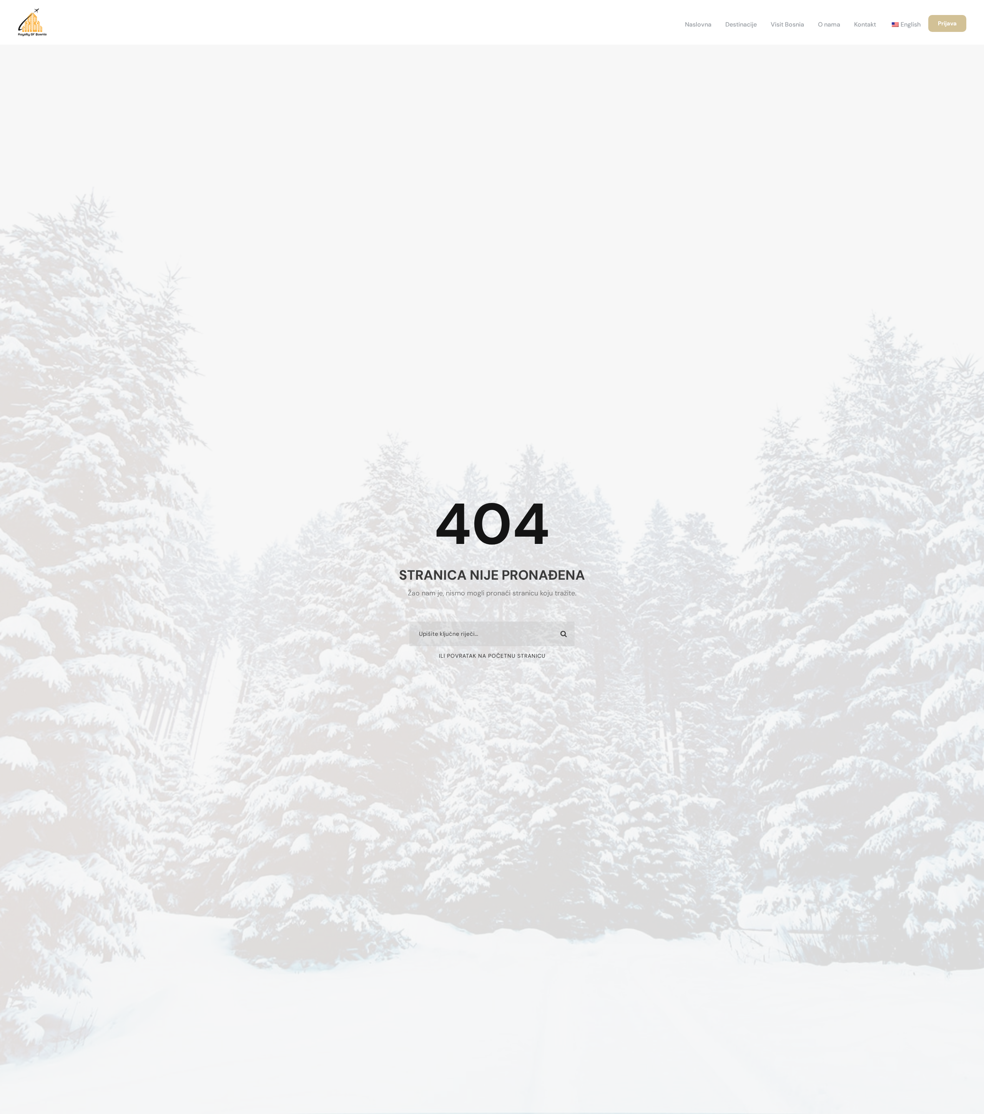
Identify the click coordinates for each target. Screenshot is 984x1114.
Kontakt (865, 24)
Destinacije (741, 24)
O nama (829, 24)
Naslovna (698, 24)
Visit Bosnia (787, 24)
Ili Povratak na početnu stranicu (492, 655)
